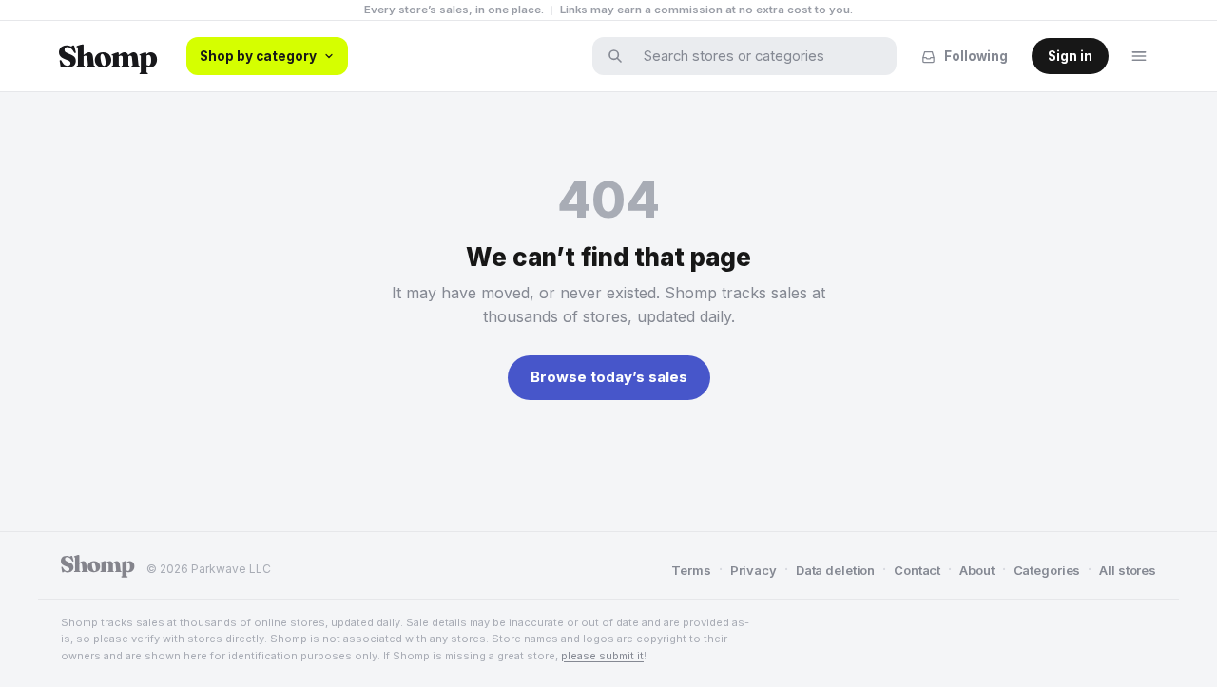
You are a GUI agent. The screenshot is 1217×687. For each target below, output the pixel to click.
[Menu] (1139, 56)
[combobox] (756, 56)
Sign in (1070, 56)
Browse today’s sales (609, 377)
